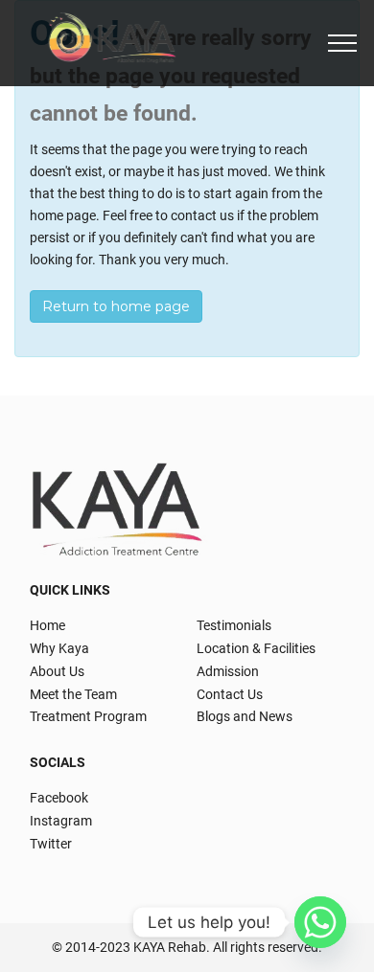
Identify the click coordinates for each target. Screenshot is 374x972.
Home (47, 625)
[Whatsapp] (320, 922)
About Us (57, 671)
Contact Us (230, 694)
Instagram (61, 820)
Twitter (51, 843)
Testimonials (234, 625)
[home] (114, 43)
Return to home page (116, 306)
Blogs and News (244, 716)
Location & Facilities (256, 648)
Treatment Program (88, 716)
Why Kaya (59, 648)
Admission (228, 671)
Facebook (59, 797)
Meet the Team (73, 694)
